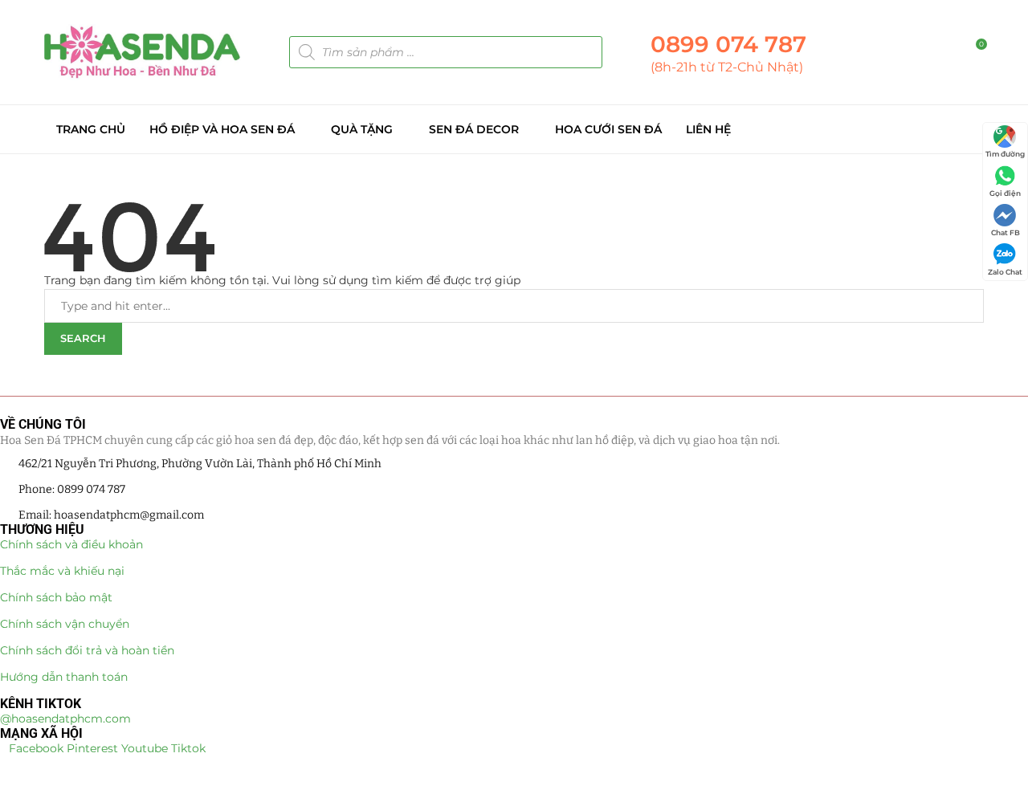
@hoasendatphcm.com (65, 718)
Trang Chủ (90, 129)
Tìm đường (1005, 153)
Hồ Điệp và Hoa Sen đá (222, 129)
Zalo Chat (1005, 271)
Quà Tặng (362, 129)
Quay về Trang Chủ (97, 363)
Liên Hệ (708, 129)
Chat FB (1005, 232)
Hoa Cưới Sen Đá (608, 129)
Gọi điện (1005, 193)
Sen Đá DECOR (474, 129)
